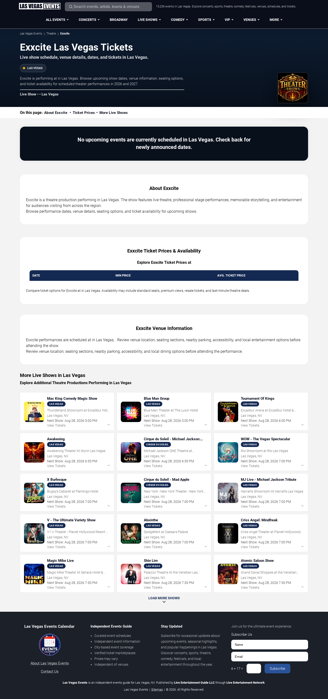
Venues (249, 20)
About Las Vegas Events (49, 663)
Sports (204, 20)
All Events (55, 20)
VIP (227, 20)
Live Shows (148, 20)
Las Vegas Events (31, 33)
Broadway (119, 20)
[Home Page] (40, 6)
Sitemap (157, 689)
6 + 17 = (237, 668)
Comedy (178, 20)
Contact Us (50, 671)
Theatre (51, 33)
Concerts (87, 20)
